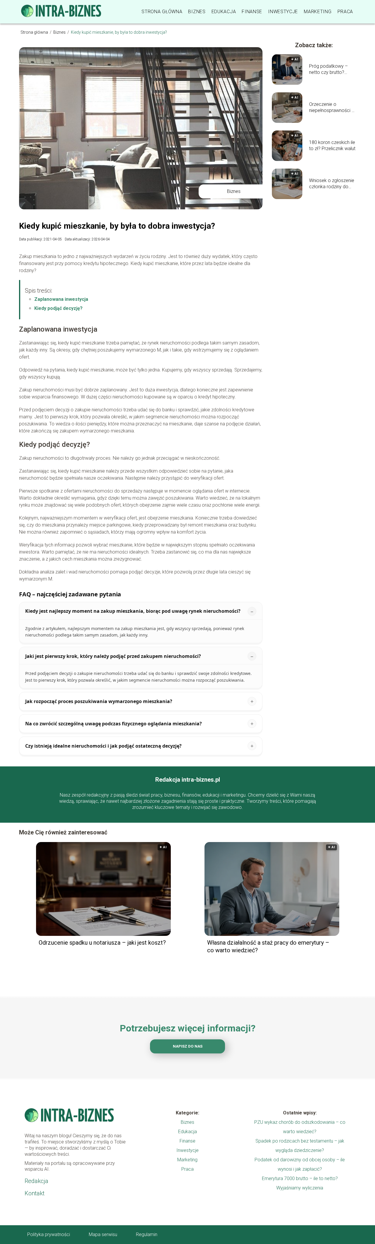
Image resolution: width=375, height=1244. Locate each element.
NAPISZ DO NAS (187, 1046)
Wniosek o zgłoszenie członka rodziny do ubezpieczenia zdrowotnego (331, 184)
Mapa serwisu (103, 1234)
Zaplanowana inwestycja (61, 299)
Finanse (252, 11)
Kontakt (35, 1193)
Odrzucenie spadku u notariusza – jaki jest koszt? (102, 942)
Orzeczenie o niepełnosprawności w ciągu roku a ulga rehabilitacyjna (332, 107)
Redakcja (36, 1180)
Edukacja (224, 11)
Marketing (317, 11)
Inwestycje (283, 11)
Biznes (196, 11)
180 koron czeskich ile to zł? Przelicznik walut (332, 145)
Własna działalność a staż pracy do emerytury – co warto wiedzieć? (268, 946)
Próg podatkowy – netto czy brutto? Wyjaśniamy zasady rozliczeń (329, 69)
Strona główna (162, 11)
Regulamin (146, 1234)
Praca (345, 11)
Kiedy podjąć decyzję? (58, 308)
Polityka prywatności (48, 1234)
